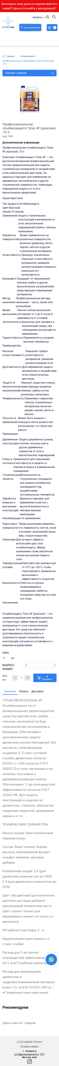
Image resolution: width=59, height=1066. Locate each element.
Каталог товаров (16, 73)
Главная (10, 56)
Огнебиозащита (27, 56)
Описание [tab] (10, 691)
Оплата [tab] (23, 691)
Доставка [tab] (37, 691)
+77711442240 (25, 1041)
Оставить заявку (29, 1046)
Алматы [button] (38, 17)
